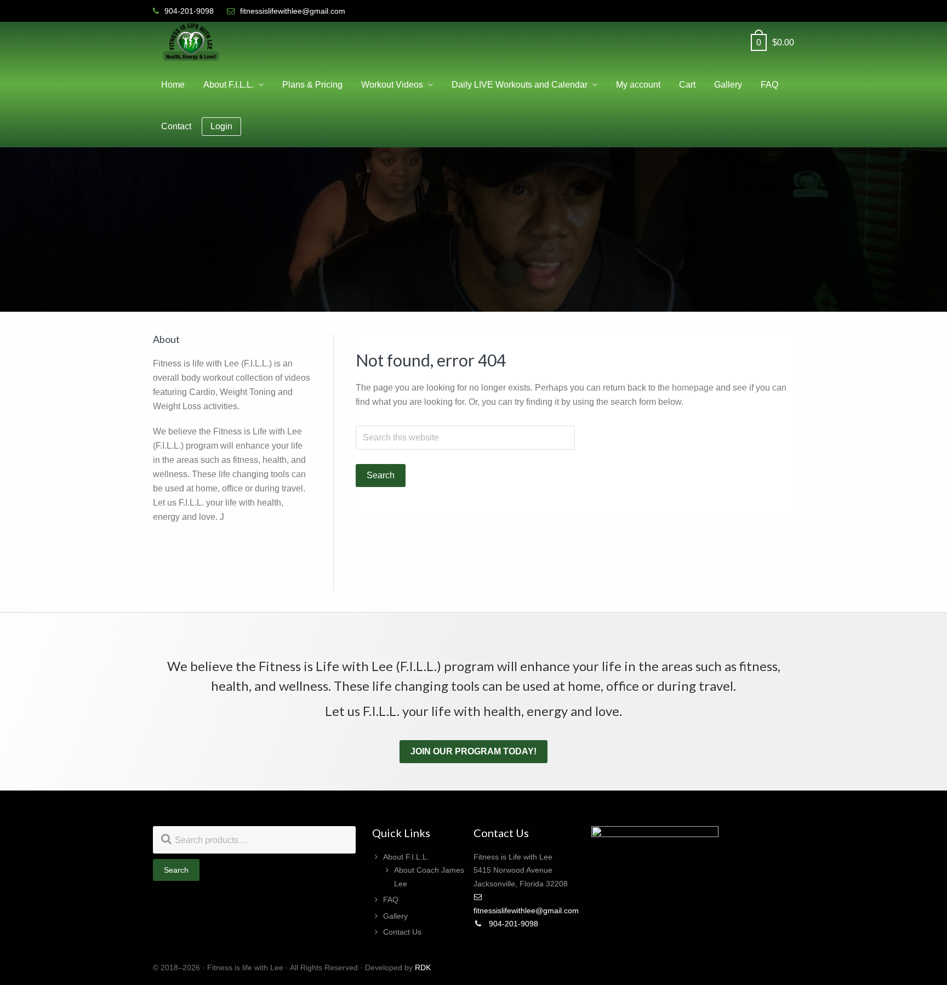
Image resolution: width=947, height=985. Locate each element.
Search (176, 870)
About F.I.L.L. (406, 856)
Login (221, 126)
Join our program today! (473, 751)
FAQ (390, 899)
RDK (423, 967)
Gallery (395, 916)
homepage (693, 387)
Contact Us (402, 931)
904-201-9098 (512, 923)
